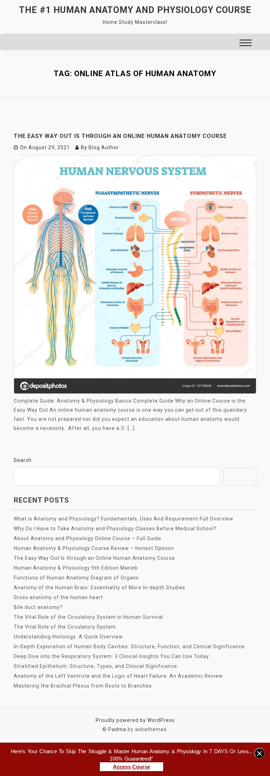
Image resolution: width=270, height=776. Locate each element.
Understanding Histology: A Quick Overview (68, 636)
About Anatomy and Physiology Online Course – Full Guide (87, 538)
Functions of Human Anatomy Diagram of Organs (76, 578)
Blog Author (104, 147)
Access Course (131, 767)
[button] (245, 44)
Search (23, 460)
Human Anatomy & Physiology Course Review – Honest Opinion (94, 548)
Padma (117, 729)
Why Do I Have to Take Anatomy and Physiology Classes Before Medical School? (115, 528)
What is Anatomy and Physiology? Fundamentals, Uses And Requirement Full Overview (123, 519)
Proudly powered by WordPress (135, 720)
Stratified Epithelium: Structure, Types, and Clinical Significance (95, 666)
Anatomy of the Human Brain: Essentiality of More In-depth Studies (99, 587)
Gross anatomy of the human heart (58, 597)
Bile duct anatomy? (38, 607)
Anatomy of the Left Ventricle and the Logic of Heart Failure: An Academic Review (118, 676)
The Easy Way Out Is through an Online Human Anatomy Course (120, 136)
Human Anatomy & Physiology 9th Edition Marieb (76, 568)
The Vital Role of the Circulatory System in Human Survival (88, 617)
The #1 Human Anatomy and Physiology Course (135, 10)
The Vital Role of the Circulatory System (65, 627)
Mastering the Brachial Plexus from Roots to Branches (83, 686)
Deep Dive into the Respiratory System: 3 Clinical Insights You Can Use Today (111, 656)
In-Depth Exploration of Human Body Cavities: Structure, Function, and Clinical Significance (129, 646)
